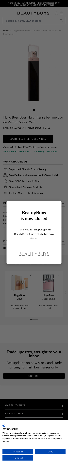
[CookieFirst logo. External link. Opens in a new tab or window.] (3, 425)
